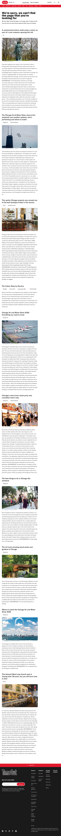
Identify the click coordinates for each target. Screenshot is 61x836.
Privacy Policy (6, 789)
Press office (33, 773)
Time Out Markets (34, 2)
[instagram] (9, 831)
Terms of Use (21, 788)
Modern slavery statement (33, 815)
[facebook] (2, 831)
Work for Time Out (34, 784)
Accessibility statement (33, 803)
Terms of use (33, 806)
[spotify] (16, 831)
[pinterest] (12, 831)
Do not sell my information (34, 796)
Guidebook (48, 779)
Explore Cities (25, 2)
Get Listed (41, 773)
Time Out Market (40, 780)
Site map (32, 825)
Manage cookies (32, 820)
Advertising (41, 776)
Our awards (33, 780)
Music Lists (48, 782)
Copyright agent (33, 810)
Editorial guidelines (33, 788)
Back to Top (31, 765)
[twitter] (6, 831)
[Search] (54, 2)
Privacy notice (34, 792)
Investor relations (33, 777)
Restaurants (48, 785)
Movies (47, 787)
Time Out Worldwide (48, 776)
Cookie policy (33, 799)
